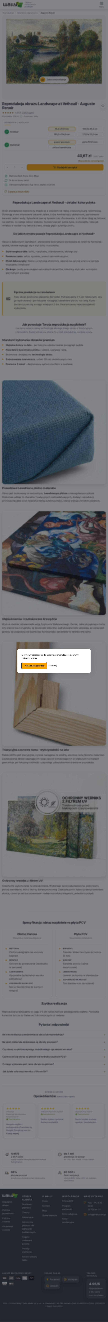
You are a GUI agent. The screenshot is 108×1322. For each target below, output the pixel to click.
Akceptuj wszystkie (34, 666)
